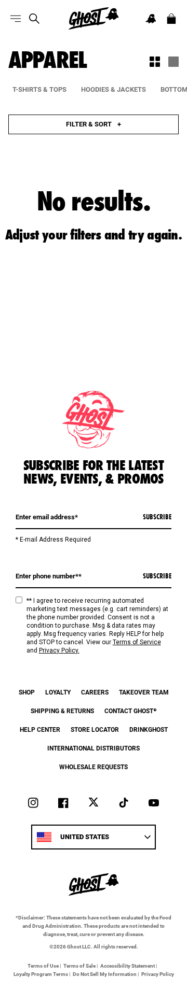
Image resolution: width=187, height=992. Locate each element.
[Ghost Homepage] (93, 18)
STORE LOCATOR (95, 729)
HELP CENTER (40, 729)
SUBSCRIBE (157, 517)
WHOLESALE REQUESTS (93, 766)
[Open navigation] (15, 18)
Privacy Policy (157, 973)
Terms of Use (43, 965)
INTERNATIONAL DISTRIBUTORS (93, 748)
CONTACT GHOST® (130, 710)
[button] (150, 18)
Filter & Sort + (93, 124)
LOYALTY (58, 692)
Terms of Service (137, 642)
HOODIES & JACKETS (113, 89)
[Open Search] (34, 18)
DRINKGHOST (148, 729)
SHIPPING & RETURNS (62, 710)
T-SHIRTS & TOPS (39, 89)
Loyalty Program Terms (41, 973)
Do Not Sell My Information (105, 973)
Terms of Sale (79, 965)
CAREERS (95, 692)
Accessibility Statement (127, 965)
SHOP (27, 692)
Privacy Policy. (59, 650)
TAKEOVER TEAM (144, 692)
